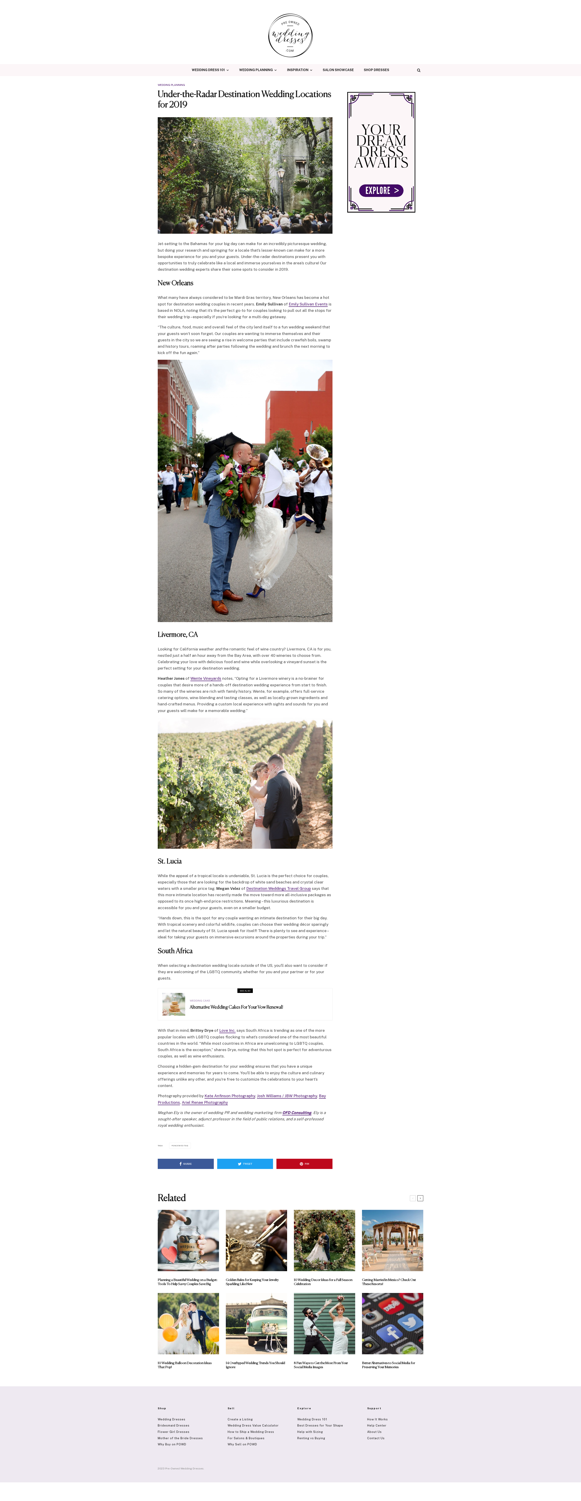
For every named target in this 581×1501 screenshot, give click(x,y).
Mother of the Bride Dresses (180, 1438)
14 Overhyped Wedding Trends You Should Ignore (255, 1365)
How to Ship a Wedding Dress (251, 1432)
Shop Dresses (376, 70)
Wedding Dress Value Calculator (253, 1425)
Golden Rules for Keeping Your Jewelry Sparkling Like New (252, 1282)
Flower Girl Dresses (174, 1432)
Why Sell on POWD (242, 1444)
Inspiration (297, 70)
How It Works (377, 1419)
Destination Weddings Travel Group (278, 888)
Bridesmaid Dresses (174, 1425)
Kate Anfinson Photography (229, 1096)
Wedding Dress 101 (208, 70)
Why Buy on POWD (172, 1444)
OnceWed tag (180, 1145)
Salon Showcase (338, 70)
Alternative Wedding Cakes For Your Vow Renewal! (236, 1007)
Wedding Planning (256, 70)
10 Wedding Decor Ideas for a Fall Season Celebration (323, 1282)
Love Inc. (227, 1030)
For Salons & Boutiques (246, 1438)
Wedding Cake (200, 1000)
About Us (374, 1432)
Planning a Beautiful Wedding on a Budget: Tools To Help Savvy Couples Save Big (187, 1282)
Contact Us (376, 1438)
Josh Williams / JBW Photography (287, 1096)
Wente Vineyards (205, 678)
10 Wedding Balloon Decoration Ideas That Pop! (185, 1365)
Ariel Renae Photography (205, 1102)
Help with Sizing (310, 1432)
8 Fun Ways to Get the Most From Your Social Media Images (321, 1365)
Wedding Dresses (171, 1419)
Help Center (377, 1425)
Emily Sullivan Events (308, 304)
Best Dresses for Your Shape (320, 1425)
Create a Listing (240, 1419)
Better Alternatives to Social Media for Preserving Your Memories (388, 1365)
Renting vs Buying (311, 1438)
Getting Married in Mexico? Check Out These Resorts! (389, 1282)
